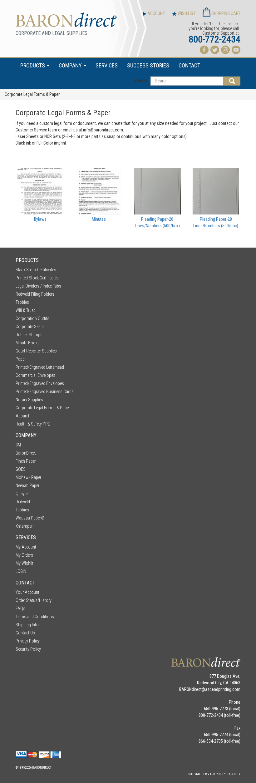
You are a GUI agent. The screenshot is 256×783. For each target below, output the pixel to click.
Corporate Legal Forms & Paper (43, 407)
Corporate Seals (30, 326)
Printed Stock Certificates (37, 277)
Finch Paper (26, 461)
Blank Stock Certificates (36, 269)
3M (18, 444)
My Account (26, 546)
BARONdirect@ (192, 689)
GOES (21, 469)
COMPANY (71, 65)
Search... (142, 80)
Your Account (27, 592)
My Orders (24, 555)
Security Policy (28, 649)
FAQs (20, 608)
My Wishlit (24, 563)
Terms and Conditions (35, 616)
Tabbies (22, 302)
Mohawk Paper (28, 477)
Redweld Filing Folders (35, 294)
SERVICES (107, 65)
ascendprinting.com (222, 689)
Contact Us (25, 632)
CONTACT (189, 65)
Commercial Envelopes (35, 375)
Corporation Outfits (32, 318)
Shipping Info (27, 624)
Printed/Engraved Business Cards (45, 391)
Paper (21, 359)
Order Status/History (34, 600)
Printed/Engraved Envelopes (40, 383)
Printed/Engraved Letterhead (40, 367)
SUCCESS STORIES (148, 65)
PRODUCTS (33, 65)
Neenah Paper (27, 485)
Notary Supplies (29, 399)
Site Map (195, 774)
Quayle (21, 493)
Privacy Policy (28, 640)
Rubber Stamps (29, 334)
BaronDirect (26, 453)
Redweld (23, 501)
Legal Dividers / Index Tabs (38, 285)
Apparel (22, 415)
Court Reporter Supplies (36, 350)
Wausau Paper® (30, 517)
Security (234, 774)
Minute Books (28, 342)
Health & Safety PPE (33, 423)
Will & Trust (25, 310)
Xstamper (24, 526)
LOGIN (21, 571)
